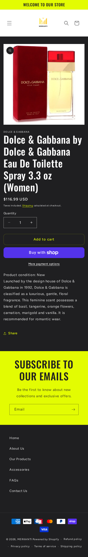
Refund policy (73, 539)
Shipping (27, 205)
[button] (9, 23)
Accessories (19, 470)
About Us (16, 449)
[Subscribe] (73, 409)
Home (14, 438)
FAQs (13, 480)
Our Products (20, 459)
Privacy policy (20, 546)
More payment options (44, 264)
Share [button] (13, 333)
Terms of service (45, 546)
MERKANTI (24, 539)
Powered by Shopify (46, 539)
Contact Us (18, 491)
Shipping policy (71, 546)
